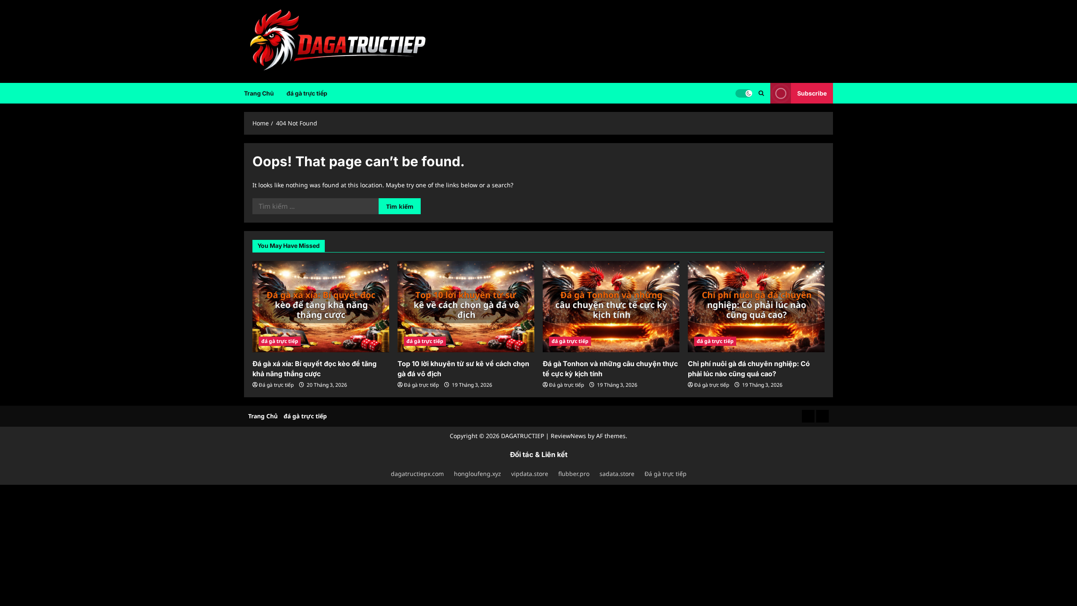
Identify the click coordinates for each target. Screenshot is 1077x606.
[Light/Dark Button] (743, 93)
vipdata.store (529, 474)
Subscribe (812, 92)
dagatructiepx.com (417, 474)
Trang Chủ (259, 93)
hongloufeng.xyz (477, 474)
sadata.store (617, 474)
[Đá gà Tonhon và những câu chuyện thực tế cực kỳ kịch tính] (611, 306)
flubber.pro (573, 474)
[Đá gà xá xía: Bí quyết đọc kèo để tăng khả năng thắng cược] (320, 306)
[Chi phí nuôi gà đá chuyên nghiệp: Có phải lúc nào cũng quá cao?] (756, 306)
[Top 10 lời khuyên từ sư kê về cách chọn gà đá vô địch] (466, 306)
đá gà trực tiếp (306, 93)
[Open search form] (761, 93)
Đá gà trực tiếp (276, 384)
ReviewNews (568, 436)
